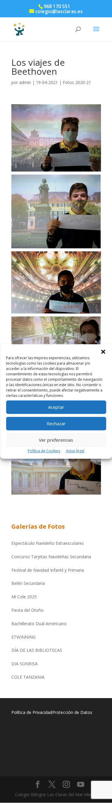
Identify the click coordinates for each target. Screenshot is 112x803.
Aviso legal (75, 450)
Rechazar (56, 423)
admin (25, 82)
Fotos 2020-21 (77, 82)
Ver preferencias (56, 440)
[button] (103, 352)
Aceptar (56, 407)
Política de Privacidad (31, 712)
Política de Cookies (44, 450)
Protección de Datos (72, 712)
